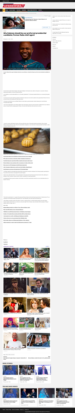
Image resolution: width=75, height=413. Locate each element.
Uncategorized (55, 48)
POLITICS (18, 10)
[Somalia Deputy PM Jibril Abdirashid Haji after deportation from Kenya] (43, 370)
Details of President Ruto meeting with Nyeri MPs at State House (17, 213)
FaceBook (5, 242)
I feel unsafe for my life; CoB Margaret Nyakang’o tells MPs (15, 216)
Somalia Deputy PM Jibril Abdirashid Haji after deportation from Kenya (42, 379)
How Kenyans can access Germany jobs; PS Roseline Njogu (15, 169)
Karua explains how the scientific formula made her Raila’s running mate (26, 379)
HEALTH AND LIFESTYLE (32, 10)
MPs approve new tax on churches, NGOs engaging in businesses (17, 158)
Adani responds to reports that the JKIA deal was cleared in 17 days (17, 222)
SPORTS (40, 10)
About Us (22, 409)
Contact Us (27, 409)
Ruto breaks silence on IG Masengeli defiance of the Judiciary (16, 220)
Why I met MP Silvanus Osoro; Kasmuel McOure (13, 209)
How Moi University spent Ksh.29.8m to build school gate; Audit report (17, 160)
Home (7, 10)
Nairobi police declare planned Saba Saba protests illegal (9, 379)
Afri (12, 39)
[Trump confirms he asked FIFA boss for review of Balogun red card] (28, 393)
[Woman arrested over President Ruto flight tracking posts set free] (46, 393)
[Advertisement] (26, 82)
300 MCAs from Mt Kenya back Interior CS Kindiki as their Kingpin (16, 211)
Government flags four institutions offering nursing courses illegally (17, 156)
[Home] (4, 10)
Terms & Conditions (15, 409)
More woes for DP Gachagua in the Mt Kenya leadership (15, 165)
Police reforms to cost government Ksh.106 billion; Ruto (15, 218)
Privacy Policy (8, 409)
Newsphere (42, 411)
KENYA (7, 354)
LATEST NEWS (12, 10)
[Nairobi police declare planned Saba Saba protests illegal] (10, 370)
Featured (54, 39)
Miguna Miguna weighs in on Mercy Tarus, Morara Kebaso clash (16, 207)
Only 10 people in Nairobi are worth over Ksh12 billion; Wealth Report (17, 167)
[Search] (71, 10)
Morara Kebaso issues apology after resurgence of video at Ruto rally (18, 162)
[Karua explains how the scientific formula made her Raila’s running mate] (26, 370)
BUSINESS (24, 10)
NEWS (10, 354)
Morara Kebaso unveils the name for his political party (39, 357)
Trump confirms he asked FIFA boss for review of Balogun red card (28, 402)
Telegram (5, 244)
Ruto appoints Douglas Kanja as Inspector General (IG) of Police (15, 358)
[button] (26, 140)
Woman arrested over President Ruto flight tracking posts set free (46, 402)
